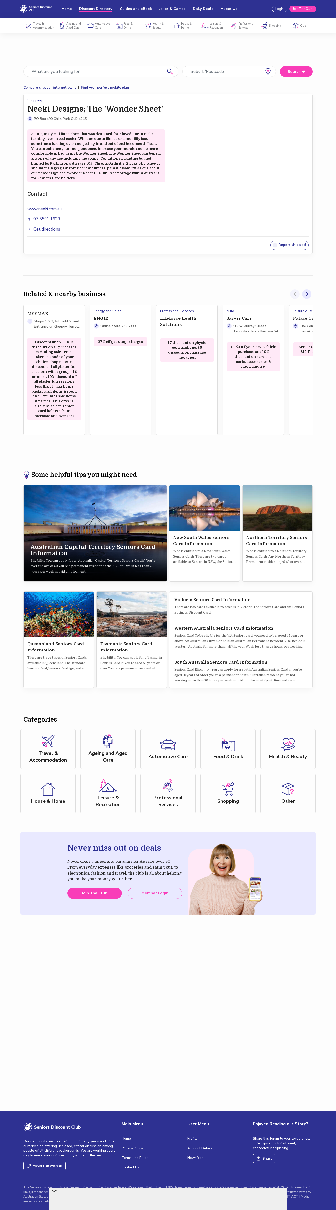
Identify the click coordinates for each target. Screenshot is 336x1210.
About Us (229, 8)
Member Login (154, 893)
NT (288, 1197)
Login (279, 9)
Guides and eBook (136, 8)
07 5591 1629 (46, 219)
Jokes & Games (172, 8)
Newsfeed (195, 1157)
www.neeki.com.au (44, 209)
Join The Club (303, 9)
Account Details (200, 1148)
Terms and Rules (135, 1157)
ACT (295, 1197)
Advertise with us (47, 1166)
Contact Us (130, 1167)
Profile (192, 1138)
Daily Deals (203, 8)
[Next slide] (306, 294)
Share (267, 1158)
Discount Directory (95, 8)
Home (67, 8)
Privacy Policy (132, 1148)
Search (295, 71)
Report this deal (291, 245)
